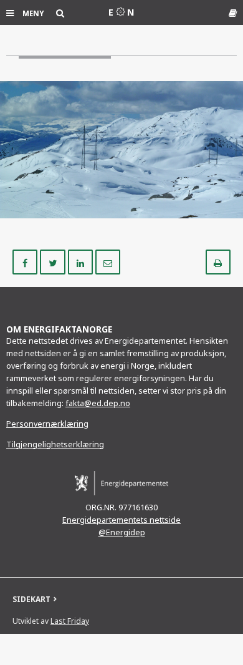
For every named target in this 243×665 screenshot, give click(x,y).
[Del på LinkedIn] (81, 261)
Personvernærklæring (47, 424)
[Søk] (60, 13)
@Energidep (121, 532)
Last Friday (69, 621)
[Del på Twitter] (53, 261)
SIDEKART (31, 599)
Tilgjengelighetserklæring (55, 444)
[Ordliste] (233, 13)
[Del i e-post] (107, 261)
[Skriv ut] (218, 261)
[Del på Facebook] (26, 261)
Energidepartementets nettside (121, 520)
